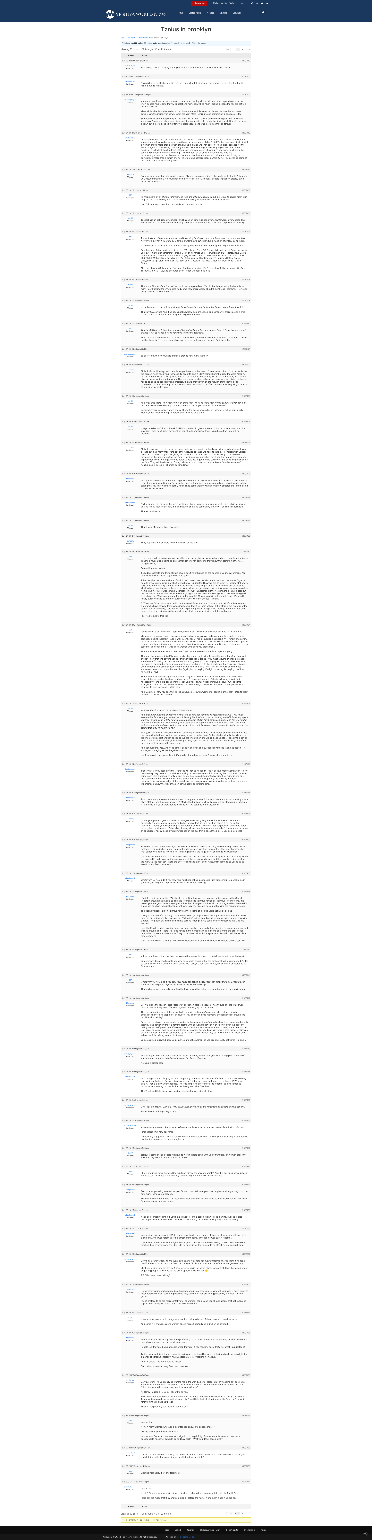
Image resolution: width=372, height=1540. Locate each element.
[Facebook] (252, 3)
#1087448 (246, 1166)
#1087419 (246, 300)
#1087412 (246, 94)
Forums (130, 38)
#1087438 (246, 873)
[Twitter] (262, 3)
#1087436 (246, 814)
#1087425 (246, 442)
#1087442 (246, 998)
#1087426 (246, 474)
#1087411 (246, 76)
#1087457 (246, 1415)
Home (180, 13)
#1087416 (246, 213)
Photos (223, 13)
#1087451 (246, 1228)
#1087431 (246, 625)
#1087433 (246, 764)
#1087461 (246, 1482)
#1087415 (246, 190)
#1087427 (246, 497)
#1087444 (246, 1072)
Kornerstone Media (185, 1537)
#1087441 (246, 975)
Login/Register (232, 1530)
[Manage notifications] (365, 1533)
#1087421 (246, 349)
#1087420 (246, 323)
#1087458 (246, 1448)
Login (242, 3)
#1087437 (246, 840)
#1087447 (246, 1148)
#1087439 (246, 891)
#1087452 (246, 1254)
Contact (237, 13)
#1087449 (246, 1184)
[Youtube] (267, 3)
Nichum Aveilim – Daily (223, 3)
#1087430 (246, 551)
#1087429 (246, 536)
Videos (210, 13)
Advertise (190, 1530)
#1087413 (246, 133)
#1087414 (246, 169)
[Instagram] (257, 3)
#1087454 (246, 1312)
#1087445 (246, 1100)
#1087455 (246, 1333)
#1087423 (246, 396)
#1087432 (246, 703)
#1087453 (246, 1284)
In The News (249, 1530)
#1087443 (246, 1049)
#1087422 (246, 364)
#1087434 (246, 793)
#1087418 (246, 279)
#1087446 (246, 1120)
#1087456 (246, 1375)
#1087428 (246, 520)
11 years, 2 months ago (179, 43)
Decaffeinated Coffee (143, 38)
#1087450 (246, 1210)
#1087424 (246, 422)
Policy (263, 1530)
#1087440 (246, 949)
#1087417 (246, 231)
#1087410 (246, 61)
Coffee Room (195, 13)
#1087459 (246, 1466)
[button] (263, 12)
